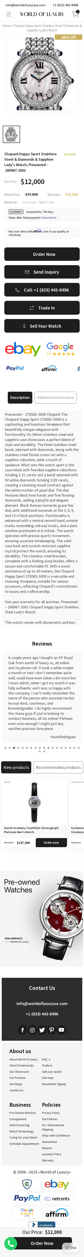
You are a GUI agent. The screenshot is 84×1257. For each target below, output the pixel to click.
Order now (51, 842)
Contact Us (16, 1090)
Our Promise (17, 1078)
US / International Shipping (53, 1127)
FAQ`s (46, 1059)
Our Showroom (19, 1072)
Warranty (48, 1160)
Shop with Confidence (56, 1135)
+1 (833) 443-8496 (65, 5)
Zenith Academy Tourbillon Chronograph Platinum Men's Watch (31, 830)
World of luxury (42, 14)
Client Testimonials (21, 1065)
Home (7, 26)
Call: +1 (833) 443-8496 (46, 289)
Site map (47, 1078)
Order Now (42, 1243)
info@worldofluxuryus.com (25, 5)
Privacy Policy (51, 1113)
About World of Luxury (23, 1059)
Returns (47, 1148)
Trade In (46, 307)
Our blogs (15, 1084)
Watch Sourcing (19, 1125)
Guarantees (49, 1142)
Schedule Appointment (24, 1144)
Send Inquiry (46, 271)
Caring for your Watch (23, 1137)
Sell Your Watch (45, 326)
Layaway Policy (51, 1154)
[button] (5, 748)
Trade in (47, 1065)
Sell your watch (52, 1072)
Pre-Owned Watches (22, 1113)
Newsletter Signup (54, 1084)
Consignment (17, 1119)
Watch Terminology (21, 1131)
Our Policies (50, 1119)
